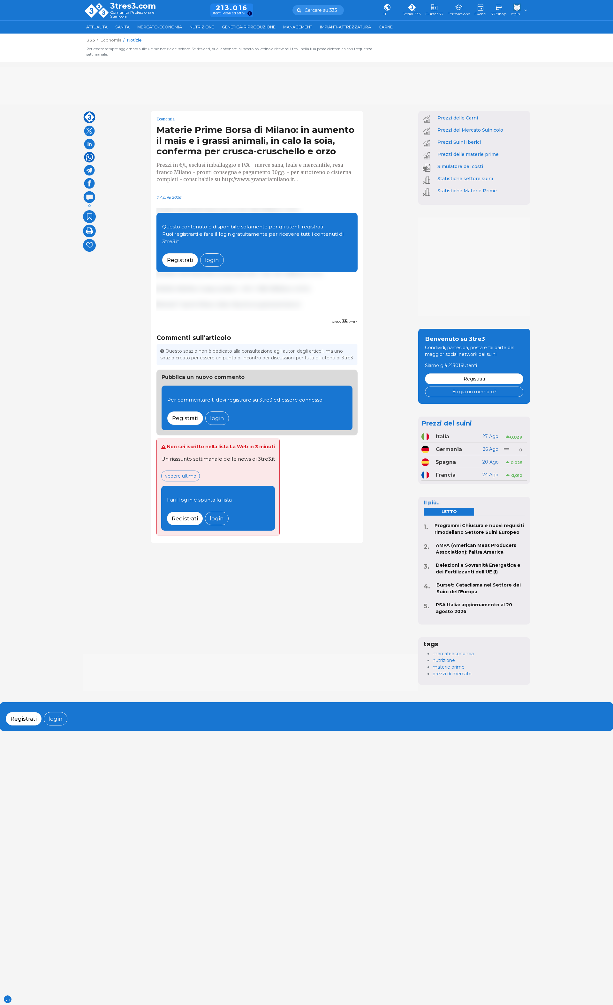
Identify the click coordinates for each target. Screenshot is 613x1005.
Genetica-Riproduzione (249, 27)
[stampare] (89, 231)
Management (297, 27)
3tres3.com (133, 6)
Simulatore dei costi (460, 166)
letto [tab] (449, 511)
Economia (165, 119)
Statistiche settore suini (465, 178)
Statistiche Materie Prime (467, 191)
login (212, 260)
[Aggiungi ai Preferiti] (89, 216)
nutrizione (444, 660)
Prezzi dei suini (446, 423)
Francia (446, 475)
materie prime (449, 667)
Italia (442, 436)
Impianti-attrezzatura (345, 27)
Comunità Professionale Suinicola (132, 15)
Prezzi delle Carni (457, 118)
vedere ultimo (180, 476)
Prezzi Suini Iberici (459, 142)
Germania (449, 449)
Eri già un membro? (474, 392)
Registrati (180, 260)
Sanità (122, 27)
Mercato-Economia (159, 27)
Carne (386, 27)
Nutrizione (202, 27)
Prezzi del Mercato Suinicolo (470, 130)
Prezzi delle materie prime (468, 154)
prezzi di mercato (452, 674)
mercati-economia (453, 653)
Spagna (445, 462)
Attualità (97, 27)
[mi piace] (89, 245)
